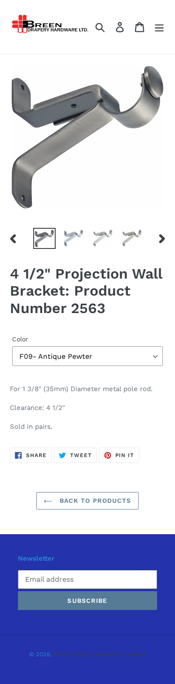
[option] (44, 239)
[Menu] (159, 27)
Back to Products (94, 500)
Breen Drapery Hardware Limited (99, 654)
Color (20, 339)
